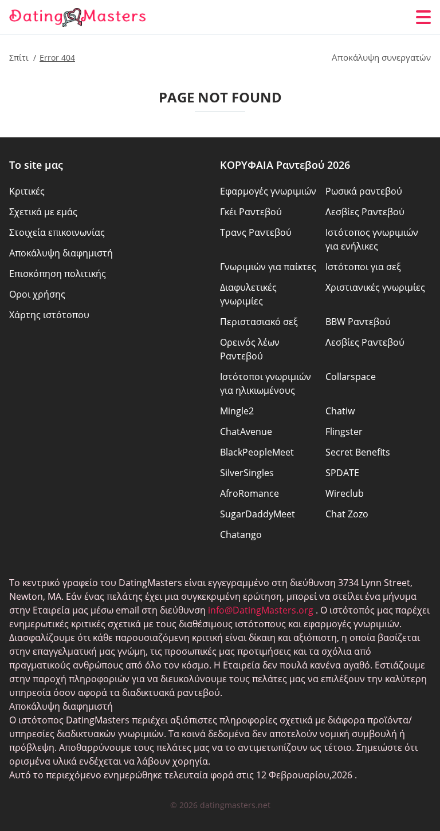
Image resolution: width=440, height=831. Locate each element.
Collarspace (350, 376)
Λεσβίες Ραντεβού (364, 211)
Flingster (344, 431)
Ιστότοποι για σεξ (363, 266)
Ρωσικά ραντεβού (363, 191)
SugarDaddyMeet (257, 514)
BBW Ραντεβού (358, 321)
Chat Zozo (346, 514)
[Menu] (423, 17)
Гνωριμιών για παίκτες (268, 266)
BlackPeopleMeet (257, 452)
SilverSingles (247, 472)
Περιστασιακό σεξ (259, 321)
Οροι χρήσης (37, 294)
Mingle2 (237, 411)
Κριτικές (27, 191)
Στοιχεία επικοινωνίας (57, 232)
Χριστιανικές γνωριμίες (375, 287)
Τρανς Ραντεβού (256, 232)
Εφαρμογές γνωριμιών (268, 191)
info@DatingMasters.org (260, 610)
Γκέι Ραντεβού (251, 211)
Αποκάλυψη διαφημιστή (61, 253)
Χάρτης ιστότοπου (49, 314)
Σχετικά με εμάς (43, 211)
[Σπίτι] (78, 17)
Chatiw (340, 411)
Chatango (241, 534)
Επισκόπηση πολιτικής (57, 273)
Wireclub (344, 493)
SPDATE (342, 472)
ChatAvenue (246, 431)
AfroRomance (249, 493)
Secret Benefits (357, 452)
